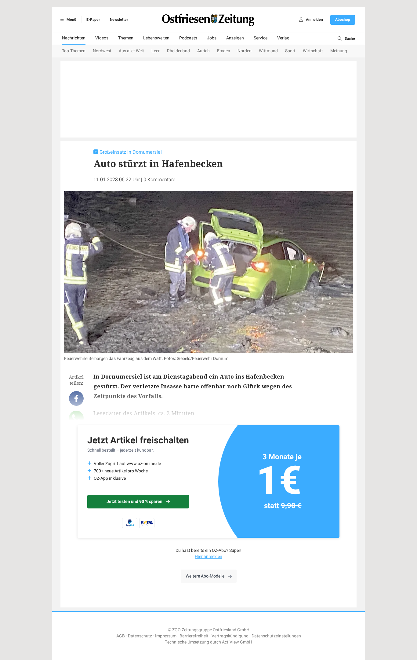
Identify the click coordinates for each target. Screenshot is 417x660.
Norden (245, 51)
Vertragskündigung (230, 636)
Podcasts (188, 38)
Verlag (283, 38)
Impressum (165, 636)
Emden (223, 51)
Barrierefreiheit (194, 636)
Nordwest (102, 51)
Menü (71, 19)
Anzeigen (235, 38)
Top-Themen (73, 51)
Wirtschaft (313, 51)
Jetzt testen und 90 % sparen (134, 501)
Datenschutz (140, 636)
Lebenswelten (156, 38)
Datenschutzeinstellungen (276, 636)
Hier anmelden (208, 556)
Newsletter (119, 19)
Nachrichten (73, 38)
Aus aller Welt (131, 51)
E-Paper (93, 19)
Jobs (211, 38)
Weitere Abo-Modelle (205, 576)
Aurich (203, 51)
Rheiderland (178, 51)
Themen (125, 38)
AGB (120, 636)
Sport (290, 51)
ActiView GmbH (237, 642)
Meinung (338, 51)
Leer (155, 51)
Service (260, 38)
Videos (101, 38)
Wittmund (268, 51)
